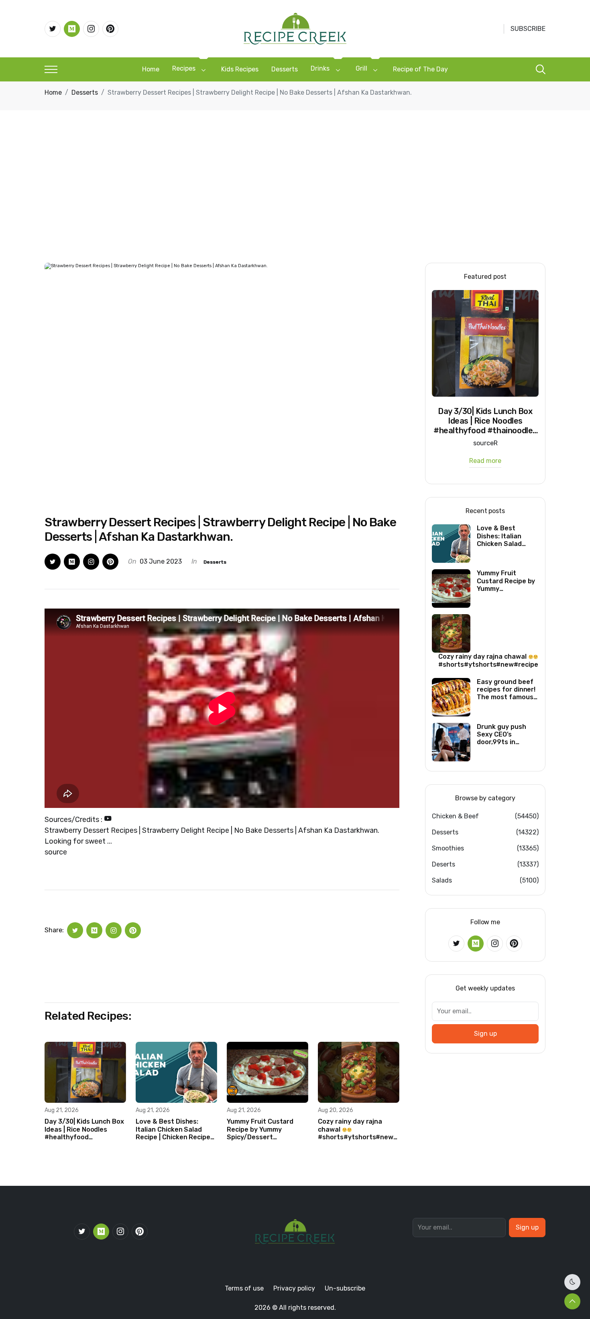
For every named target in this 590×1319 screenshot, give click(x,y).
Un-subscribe (345, 1288)
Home (150, 69)
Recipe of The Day (420, 69)
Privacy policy (294, 1288)
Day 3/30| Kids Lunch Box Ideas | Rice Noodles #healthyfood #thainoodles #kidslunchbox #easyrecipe (84, 1129)
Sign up (485, 1033)
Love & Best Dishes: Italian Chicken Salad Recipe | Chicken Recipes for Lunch (175, 1129)
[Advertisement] (295, 202)
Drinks (320, 68)
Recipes (183, 68)
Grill (361, 68)
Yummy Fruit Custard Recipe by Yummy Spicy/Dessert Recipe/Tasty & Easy (260, 1129)
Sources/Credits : (74, 819)
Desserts (284, 69)
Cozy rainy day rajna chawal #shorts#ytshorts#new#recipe (358, 1129)
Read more (485, 461)
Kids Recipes (239, 69)
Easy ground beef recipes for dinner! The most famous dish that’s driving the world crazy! (506, 689)
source (56, 852)
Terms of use (244, 1288)
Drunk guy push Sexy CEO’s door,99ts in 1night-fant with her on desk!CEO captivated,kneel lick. (504, 734)
